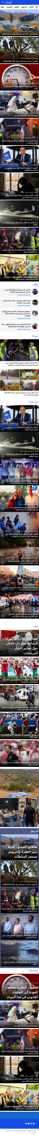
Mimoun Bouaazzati (24, 295)
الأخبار (31, 7)
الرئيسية (8, 2)
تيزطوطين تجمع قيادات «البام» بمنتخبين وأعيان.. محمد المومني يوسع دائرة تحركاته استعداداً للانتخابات (15, 313)
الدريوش (24, 7)
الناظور (16, 7)
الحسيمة (9, 7)
